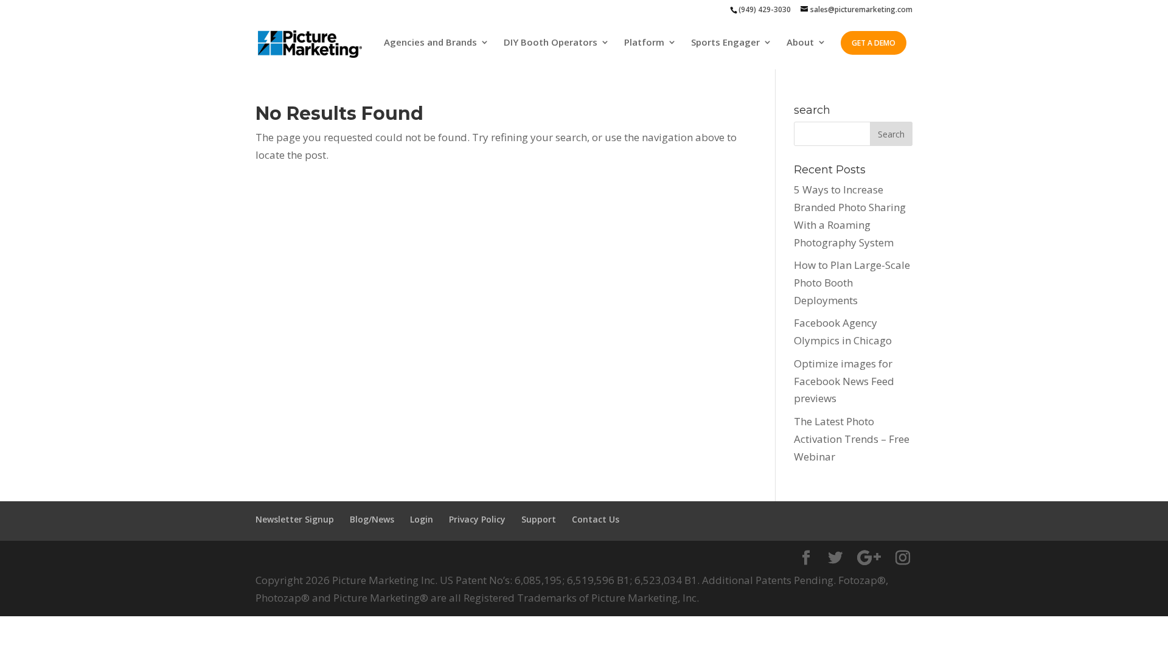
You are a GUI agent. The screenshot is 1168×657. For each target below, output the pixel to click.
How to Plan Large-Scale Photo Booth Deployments (852, 282)
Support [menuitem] (538, 519)
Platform (644, 43)
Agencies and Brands (430, 43)
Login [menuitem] (421, 519)
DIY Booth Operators (550, 43)
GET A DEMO (873, 43)
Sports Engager (725, 43)
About (800, 43)
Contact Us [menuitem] (595, 519)
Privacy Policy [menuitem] (477, 519)
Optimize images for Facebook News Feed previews (844, 381)
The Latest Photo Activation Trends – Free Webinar (851, 439)
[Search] (891, 134)
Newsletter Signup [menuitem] (294, 519)
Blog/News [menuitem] (372, 519)
